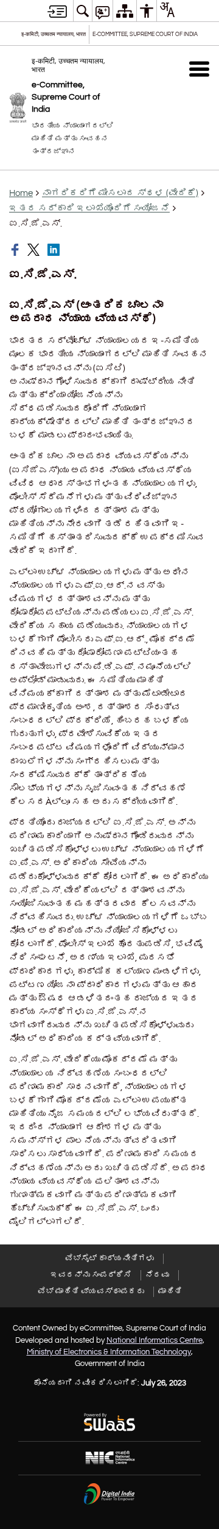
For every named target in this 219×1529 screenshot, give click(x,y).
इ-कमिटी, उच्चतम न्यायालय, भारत (53, 34)
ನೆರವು (157, 1275)
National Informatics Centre (154, 1340)
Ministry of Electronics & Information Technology (109, 1352)
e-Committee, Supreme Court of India (145, 34)
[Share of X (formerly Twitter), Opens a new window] (34, 249)
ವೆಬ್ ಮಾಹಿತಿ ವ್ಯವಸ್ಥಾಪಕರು (91, 1291)
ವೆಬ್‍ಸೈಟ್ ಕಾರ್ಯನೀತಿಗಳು (109, 1258)
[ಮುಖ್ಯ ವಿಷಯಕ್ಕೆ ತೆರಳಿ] (57, 11)
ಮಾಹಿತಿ (170, 1291)
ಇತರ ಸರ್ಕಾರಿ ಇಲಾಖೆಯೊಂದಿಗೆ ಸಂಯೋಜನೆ (89, 208)
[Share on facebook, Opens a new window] (16, 249)
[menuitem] (83, 10)
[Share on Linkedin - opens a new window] (54, 249)
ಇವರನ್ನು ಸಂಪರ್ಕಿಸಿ (90, 1275)
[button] (199, 68)
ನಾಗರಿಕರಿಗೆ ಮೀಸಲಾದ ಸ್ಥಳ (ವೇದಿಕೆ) (120, 193)
